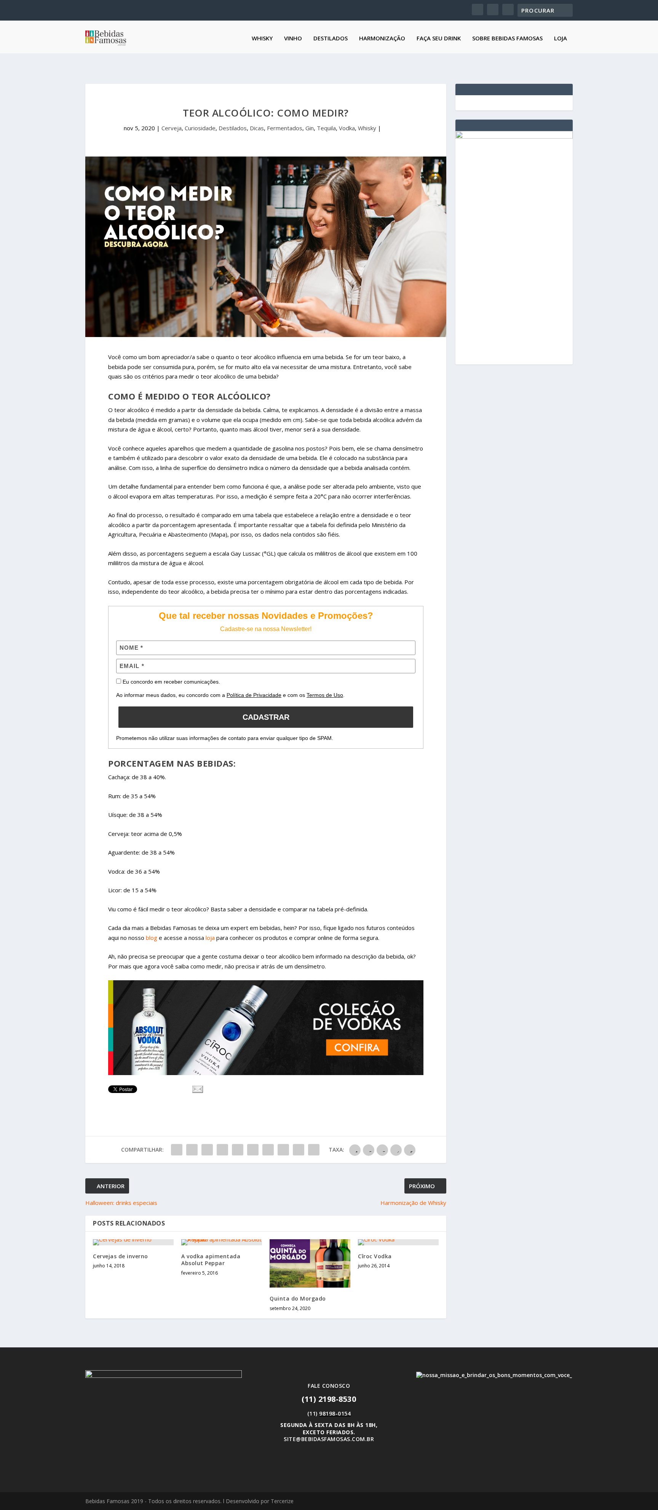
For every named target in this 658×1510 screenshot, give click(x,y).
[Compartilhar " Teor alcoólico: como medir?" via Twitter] (192, 1149)
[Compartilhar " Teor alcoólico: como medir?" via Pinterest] (237, 1149)
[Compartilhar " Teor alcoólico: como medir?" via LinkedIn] (252, 1149)
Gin (309, 128)
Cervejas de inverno (120, 1256)
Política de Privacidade (254, 695)
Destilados (330, 38)
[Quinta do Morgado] (310, 1263)
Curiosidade (200, 128)
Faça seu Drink (439, 38)
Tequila (326, 128)
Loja (560, 38)
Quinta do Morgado (298, 1298)
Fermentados (284, 128)
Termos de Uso (325, 695)
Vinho (293, 38)
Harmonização (382, 38)
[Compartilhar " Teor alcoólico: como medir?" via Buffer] (268, 1149)
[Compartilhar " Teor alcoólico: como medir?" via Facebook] (176, 1149)
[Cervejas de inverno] (133, 1242)
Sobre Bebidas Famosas (507, 38)
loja (209, 937)
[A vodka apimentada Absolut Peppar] (221, 1242)
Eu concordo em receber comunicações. (170, 682)
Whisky (262, 38)
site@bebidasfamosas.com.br (329, 1439)
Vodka (347, 128)
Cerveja (171, 128)
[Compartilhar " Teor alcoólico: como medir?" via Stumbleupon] (283, 1149)
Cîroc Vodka (375, 1256)
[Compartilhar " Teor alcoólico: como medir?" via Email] (298, 1149)
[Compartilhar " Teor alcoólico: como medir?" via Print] (313, 1149)
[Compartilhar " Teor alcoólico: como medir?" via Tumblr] (222, 1149)
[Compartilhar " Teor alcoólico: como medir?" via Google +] (207, 1149)
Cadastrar (266, 717)
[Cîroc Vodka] (398, 1242)
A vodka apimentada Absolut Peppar (210, 1260)
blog (152, 937)
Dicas (257, 128)
